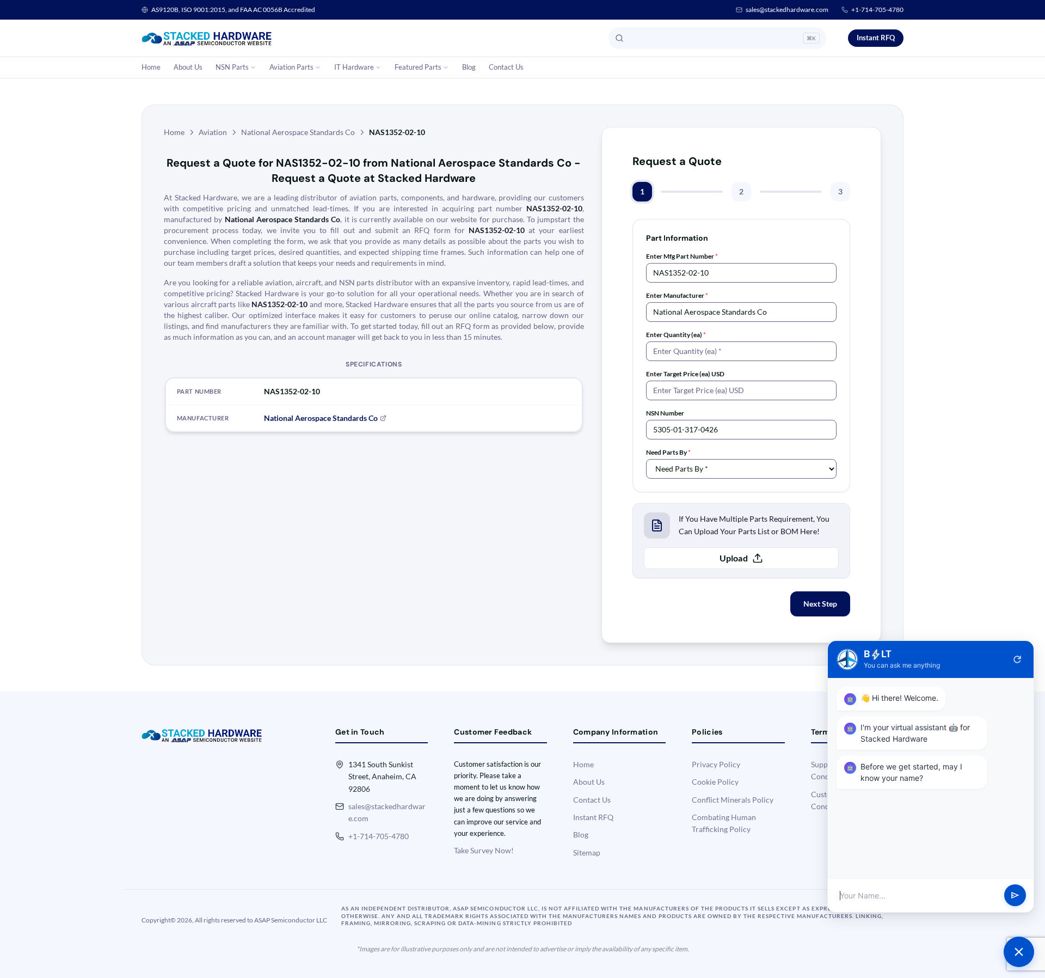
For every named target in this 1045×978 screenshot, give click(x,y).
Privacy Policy (716, 764)
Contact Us (506, 67)
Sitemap (586, 852)
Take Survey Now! (484, 850)
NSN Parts (232, 67)
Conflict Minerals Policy (732, 799)
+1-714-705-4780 (877, 9)
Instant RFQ (876, 37)
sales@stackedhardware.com (787, 9)
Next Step (820, 603)
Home (151, 67)
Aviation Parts (291, 67)
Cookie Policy (715, 781)
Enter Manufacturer (677, 295)
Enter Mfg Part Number (682, 256)
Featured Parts (418, 67)
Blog (469, 67)
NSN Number (665, 413)
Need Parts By (668, 452)
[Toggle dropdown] (253, 67)
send (1015, 896)
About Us (188, 67)
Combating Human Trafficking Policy (724, 823)
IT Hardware (354, 67)
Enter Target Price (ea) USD (685, 374)
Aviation (213, 132)
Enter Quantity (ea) (676, 335)
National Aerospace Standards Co (298, 132)
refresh (1017, 659)
